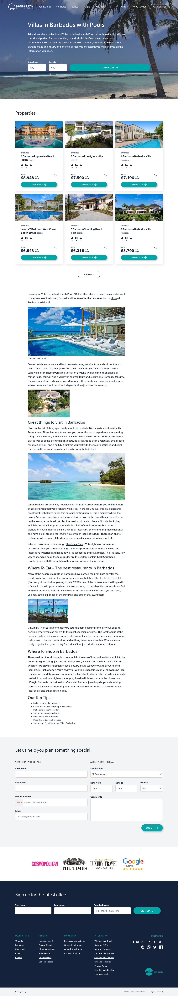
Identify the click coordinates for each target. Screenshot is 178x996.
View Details (37, 185)
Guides (75, 7)
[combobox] (133, 774)
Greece (18, 957)
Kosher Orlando (101, 974)
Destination (96, 768)
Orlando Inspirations (73, 949)
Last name (20, 782)
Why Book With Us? (103, 941)
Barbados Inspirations (74, 941)
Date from (33, 62)
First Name (20, 905)
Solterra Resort (46, 962)
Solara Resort (45, 953)
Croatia (18, 953)
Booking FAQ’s (101, 945)
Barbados (19, 945)
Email (18, 811)
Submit (150, 828)
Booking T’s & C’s (102, 949)
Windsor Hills (45, 957)
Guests (144, 782)
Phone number (23, 796)
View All (89, 274)
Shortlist (161, 7)
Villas (114, 298)
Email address (101, 905)
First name (20, 768)
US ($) (123, 7)
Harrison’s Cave (74, 544)
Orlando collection (102, 962)
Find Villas (108, 67)
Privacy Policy (100, 966)
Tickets (86, 7)
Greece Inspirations (73, 945)
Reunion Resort (46, 941)
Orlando (19, 941)
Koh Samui (20, 949)
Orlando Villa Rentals (104, 957)
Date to (52, 62)
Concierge (61, 7)
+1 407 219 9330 (138, 7)
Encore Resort (45, 945)
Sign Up (145, 910)
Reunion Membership (104, 970)
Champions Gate (47, 949)
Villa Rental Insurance (104, 953)
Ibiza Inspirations (72, 953)
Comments (96, 797)
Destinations (45, 7)
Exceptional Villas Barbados (62, 723)
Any (32, 67)
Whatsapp (100, 7)
